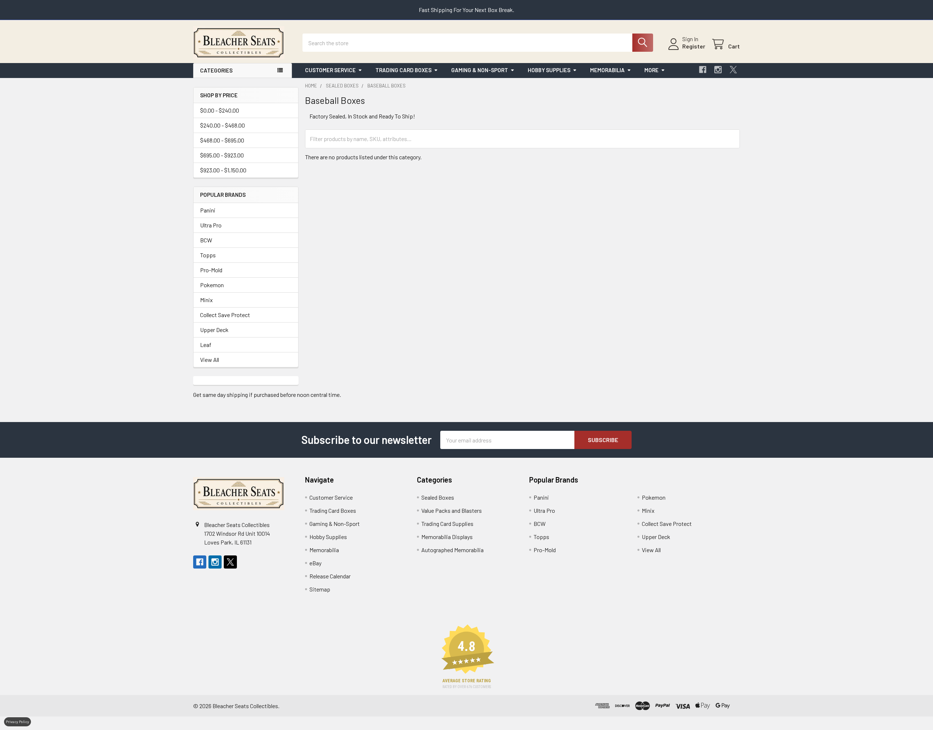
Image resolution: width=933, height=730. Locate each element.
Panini (207, 210)
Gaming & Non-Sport (479, 70)
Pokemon (212, 284)
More (651, 70)
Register (693, 46)
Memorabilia (607, 70)
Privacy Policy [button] (17, 721)
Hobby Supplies (549, 70)
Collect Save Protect (225, 314)
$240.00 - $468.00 (222, 125)
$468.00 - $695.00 (222, 140)
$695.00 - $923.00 (222, 155)
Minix (206, 299)
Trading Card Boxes (403, 70)
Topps (208, 254)
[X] (733, 69)
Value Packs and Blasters (451, 510)
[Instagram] (718, 69)
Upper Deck (214, 329)
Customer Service (330, 70)
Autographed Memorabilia (452, 549)
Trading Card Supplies (447, 523)
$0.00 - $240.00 (219, 110)
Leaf (205, 344)
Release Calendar (330, 576)
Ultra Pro (211, 225)
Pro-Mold (211, 269)
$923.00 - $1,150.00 (223, 170)
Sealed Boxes (437, 497)
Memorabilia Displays (447, 536)
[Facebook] (702, 69)
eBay (315, 562)
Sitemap (319, 589)
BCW (206, 240)
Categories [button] (216, 70)
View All (209, 359)
